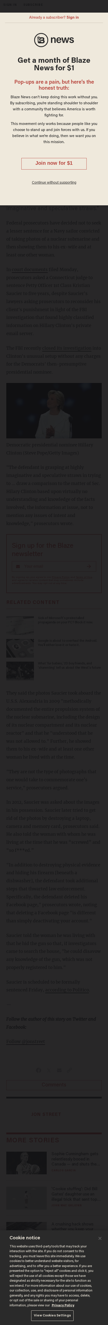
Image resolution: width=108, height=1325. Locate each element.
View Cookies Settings (52, 1315)
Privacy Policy (63, 1305)
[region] (54, 1277)
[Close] (99, 1238)
